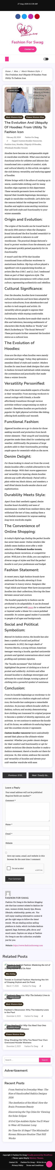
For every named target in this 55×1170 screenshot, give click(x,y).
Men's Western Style (14, 117)
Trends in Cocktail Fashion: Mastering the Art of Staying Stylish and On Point (26, 981)
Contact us (29, 49)
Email (8, 833)
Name (8, 824)
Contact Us (13, 1162)
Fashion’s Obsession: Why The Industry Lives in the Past (26, 1011)
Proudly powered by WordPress (39, 1155)
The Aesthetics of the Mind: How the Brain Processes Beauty (27, 1104)
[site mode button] (45, 59)
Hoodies (19, 144)
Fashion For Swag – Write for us (33, 1162)
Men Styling (10, 974)
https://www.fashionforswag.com (28, 945)
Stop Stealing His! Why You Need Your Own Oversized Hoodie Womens (26, 1041)
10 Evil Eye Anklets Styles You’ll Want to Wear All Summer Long (28, 1123)
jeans (30, 607)
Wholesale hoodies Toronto (16, 148)
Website (8, 843)
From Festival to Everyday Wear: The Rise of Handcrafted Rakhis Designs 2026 (28, 1093)
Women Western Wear (35, 117)
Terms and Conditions (34, 1165)
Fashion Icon (9, 144)
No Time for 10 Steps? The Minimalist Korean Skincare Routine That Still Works (28, 1134)
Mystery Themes (36, 1158)
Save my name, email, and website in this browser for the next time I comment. (26, 857)
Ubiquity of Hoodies (32, 144)
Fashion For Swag (27, 42)
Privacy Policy (17, 1165)
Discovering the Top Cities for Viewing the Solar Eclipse (29, 1113)
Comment (10, 800)
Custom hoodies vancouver (30, 141)
